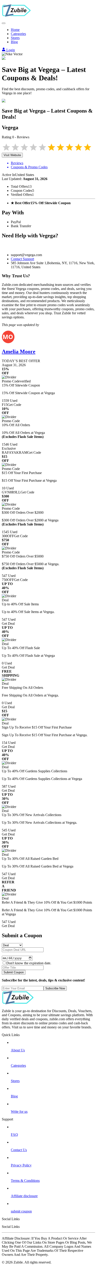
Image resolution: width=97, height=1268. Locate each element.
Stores (15, 38)
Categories (18, 34)
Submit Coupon (14, 972)
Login (10, 50)
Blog (14, 42)
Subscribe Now (55, 988)
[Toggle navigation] (3, 23)
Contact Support (22, 259)
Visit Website (12, 155)
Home (15, 30)
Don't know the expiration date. (28, 963)
